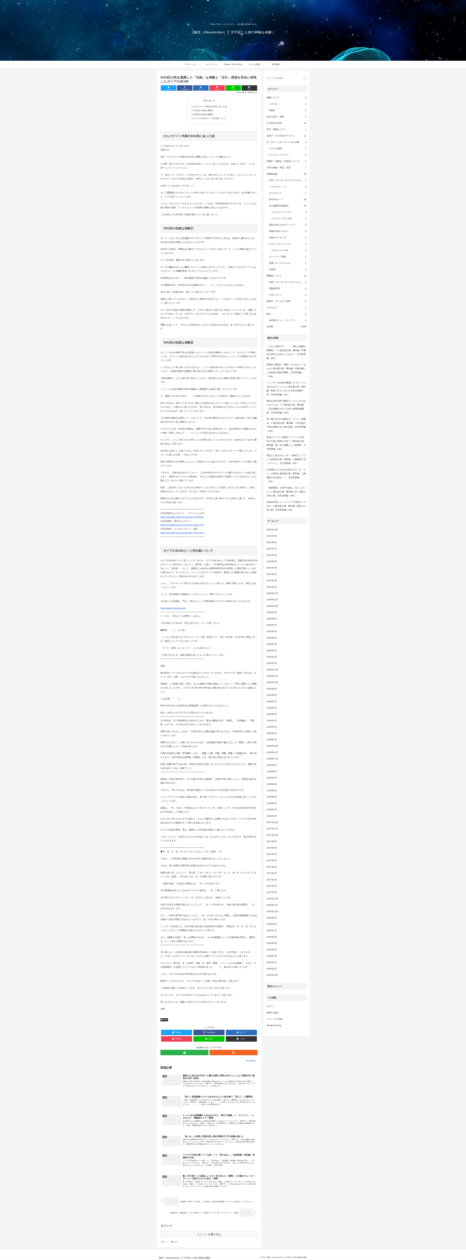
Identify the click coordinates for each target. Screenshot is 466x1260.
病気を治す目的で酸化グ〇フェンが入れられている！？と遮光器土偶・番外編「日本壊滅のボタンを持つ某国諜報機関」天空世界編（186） (286, 407)
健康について (286, 97)
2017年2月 (271, 886)
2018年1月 (271, 816)
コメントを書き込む (209, 1234)
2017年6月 (271, 860)
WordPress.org (273, 1025)
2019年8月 (271, 695)
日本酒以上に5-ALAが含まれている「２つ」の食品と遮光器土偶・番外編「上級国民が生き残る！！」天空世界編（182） (286, 475)
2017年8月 (271, 848)
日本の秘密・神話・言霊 (286, 167)
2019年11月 (272, 676)
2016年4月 (271, 949)
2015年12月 (272, 975)
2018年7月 (271, 778)
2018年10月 (272, 758)
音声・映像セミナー (286, 129)
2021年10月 (272, 529)
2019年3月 (271, 727)
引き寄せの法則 (286, 123)
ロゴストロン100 (288, 250)
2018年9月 (271, 765)
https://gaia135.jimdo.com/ (173, 608)
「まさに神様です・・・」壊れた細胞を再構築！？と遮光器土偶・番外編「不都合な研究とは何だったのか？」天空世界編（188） (286, 352)
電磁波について (286, 275)
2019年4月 (271, 720)
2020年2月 (271, 657)
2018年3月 (271, 803)
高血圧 (287, 110)
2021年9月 (271, 536)
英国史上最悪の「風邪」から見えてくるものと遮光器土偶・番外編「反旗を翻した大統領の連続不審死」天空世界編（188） (286, 370)
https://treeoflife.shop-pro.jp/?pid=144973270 (182, 533)
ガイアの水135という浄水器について (210, 118)
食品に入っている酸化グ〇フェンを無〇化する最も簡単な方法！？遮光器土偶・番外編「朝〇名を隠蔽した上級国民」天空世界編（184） (286, 443)
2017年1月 (271, 892)
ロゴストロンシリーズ (287, 244)
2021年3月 (271, 574)
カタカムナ (286, 307)
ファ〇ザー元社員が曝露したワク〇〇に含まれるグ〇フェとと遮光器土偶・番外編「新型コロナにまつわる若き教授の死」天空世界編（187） (286, 388)
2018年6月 (271, 784)
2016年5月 (271, 943)
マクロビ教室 (287, 148)
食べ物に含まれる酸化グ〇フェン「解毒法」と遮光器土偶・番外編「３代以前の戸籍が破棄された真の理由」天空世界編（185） (286, 425)
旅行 (286, 314)
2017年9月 (271, 841)
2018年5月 (271, 790)
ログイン (270, 1006)
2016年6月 (271, 937)
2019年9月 (271, 689)
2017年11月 (272, 828)
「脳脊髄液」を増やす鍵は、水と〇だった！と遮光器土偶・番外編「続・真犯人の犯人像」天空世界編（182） (286, 492)
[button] (304, 78)
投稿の (272, 1012)
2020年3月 (271, 650)
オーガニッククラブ (287, 155)
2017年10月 (272, 835)
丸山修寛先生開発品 (287, 206)
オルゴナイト (287, 193)
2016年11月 (272, 905)
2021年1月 (271, 587)
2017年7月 (271, 854)
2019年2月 (271, 733)
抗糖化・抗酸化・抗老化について (286, 161)
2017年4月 (271, 873)
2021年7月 (271, 548)
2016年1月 (271, 968)
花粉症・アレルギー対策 (286, 301)
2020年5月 (271, 638)
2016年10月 (272, 911)
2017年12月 (272, 822)
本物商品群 (286, 174)
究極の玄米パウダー (287, 231)
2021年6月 (271, 555)
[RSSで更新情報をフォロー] (233, 1052)
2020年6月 (271, 631)
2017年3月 (271, 879)
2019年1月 (271, 739)
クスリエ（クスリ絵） (288, 218)
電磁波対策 (287, 288)
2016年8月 (271, 924)
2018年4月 (271, 797)
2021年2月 (271, 580)
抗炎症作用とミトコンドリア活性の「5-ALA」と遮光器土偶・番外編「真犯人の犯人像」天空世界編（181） (286, 506)
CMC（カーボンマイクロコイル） (287, 180)
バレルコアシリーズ (288, 212)
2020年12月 (272, 593)
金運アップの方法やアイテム (286, 136)
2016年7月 (271, 930)
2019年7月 (271, 701)
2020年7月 (271, 625)
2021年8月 (271, 542)
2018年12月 (272, 746)
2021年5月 (271, 561)
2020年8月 (271, 619)
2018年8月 (271, 771)
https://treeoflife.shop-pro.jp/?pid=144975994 (182, 517)
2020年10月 (272, 606)
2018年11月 (272, 752)
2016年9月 (271, 918)
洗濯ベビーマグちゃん (287, 263)
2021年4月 (271, 568)
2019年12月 (272, 669)
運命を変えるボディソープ (287, 225)
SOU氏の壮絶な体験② (203, 114)
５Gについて (287, 295)
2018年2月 (271, 809)
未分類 (165, 1020)
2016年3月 (271, 956)
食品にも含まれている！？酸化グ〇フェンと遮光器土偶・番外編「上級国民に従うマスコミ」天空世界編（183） (286, 459)
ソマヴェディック (287, 186)
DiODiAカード (287, 199)
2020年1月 (271, 663)
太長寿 (287, 269)
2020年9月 (271, 612)
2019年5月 (271, 714)
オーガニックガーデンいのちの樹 (286, 142)
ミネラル (287, 104)
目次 (205, 100)
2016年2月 (271, 962)
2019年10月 (272, 682)
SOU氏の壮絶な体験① (203, 110)
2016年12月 (272, 898)
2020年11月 (272, 599)
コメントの (274, 1019)
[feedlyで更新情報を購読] (184, 1052)
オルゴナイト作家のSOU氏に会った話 (210, 106)
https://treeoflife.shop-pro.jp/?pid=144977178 (182, 525)
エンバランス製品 (287, 256)
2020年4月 (271, 644)
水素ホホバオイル (287, 237)
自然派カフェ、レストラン (287, 320)
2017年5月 (271, 867)
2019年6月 (271, 708)
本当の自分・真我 (286, 116)
